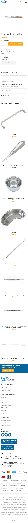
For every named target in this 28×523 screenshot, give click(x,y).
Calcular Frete (4, 57)
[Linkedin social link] (14, 72)
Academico (9, 51)
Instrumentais (21, 51)
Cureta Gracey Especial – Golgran (14, 263)
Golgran (15, 51)
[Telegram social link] (16, 72)
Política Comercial (5, 400)
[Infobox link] (9, 441)
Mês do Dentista (5, 422)
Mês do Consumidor (6, 420)
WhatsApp (3, 410)
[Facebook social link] (9, 72)
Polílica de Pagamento (6, 402)
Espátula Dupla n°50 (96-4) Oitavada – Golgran (14, 358)
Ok (8, 62)
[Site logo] (6, 2)
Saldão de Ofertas (5, 425)
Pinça (2, 53)
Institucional (4, 397)
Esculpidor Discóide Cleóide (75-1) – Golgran (14, 295)
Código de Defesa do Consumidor (9, 413)
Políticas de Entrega (6, 405)
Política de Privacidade (6, 387)
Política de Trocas (5, 390)
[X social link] (11, 72)
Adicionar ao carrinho (15, 43)
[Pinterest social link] (13, 72)
